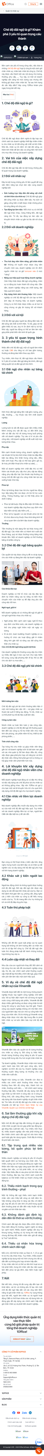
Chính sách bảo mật (15, 1422)
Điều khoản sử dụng (29, 1418)
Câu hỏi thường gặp (14, 1426)
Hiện (11, 94)
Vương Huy (38, 58)
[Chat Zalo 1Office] (39, 1442)
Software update (30, 1426)
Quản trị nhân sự (12, 11)
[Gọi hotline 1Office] (39, 1451)
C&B (11, 350)
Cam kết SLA (29, 1422)
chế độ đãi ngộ (14, 68)
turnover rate (30, 271)
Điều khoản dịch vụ (12, 1418)
